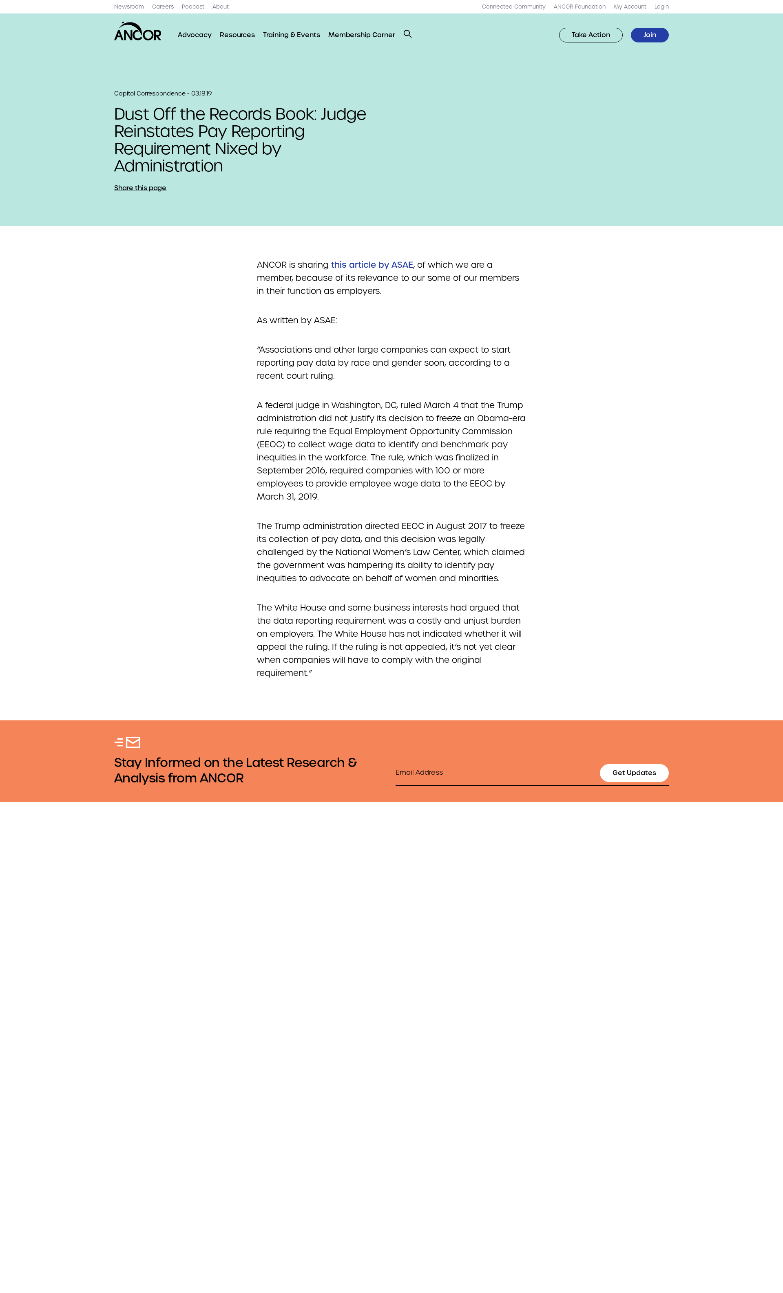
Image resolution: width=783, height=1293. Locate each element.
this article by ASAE (372, 265)
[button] (407, 33)
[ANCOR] (137, 31)
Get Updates (634, 773)
